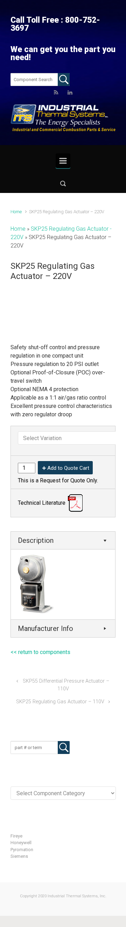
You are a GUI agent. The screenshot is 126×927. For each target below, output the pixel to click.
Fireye (16, 836)
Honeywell (20, 842)
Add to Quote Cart (68, 468)
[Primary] (63, 160)
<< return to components (40, 652)
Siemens (19, 856)
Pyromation (21, 849)
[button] (63, 183)
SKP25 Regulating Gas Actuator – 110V (60, 702)
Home (16, 211)
